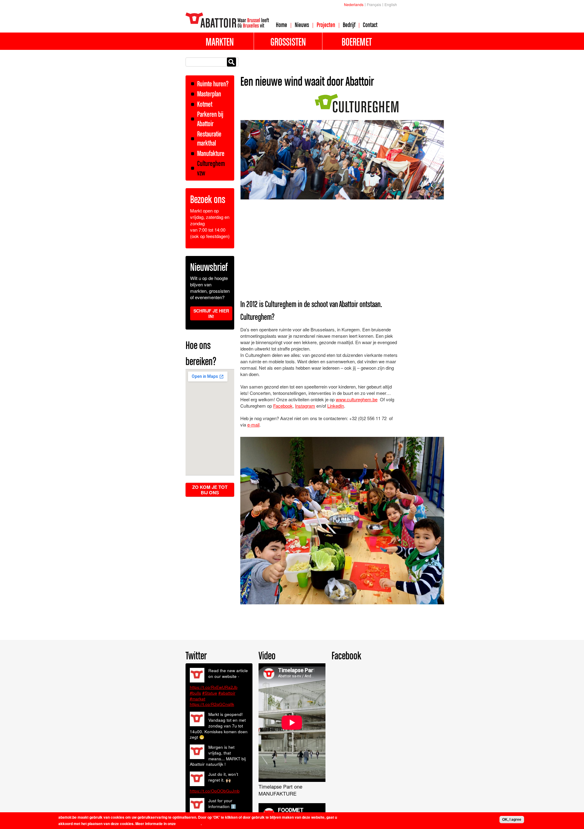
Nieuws (302, 25)
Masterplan (209, 93)
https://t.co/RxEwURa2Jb (214, 687)
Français (374, 4)
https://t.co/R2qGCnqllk (212, 704)
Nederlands (353, 4)
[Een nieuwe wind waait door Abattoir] (356, 109)
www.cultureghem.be (356, 399)
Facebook (283, 405)
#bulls (195, 693)
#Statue (209, 693)
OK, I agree (511, 819)
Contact (370, 25)
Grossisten (288, 41)
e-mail (253, 424)
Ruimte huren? (212, 83)
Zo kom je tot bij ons (210, 490)
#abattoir (226, 693)
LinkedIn (335, 405)
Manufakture (210, 153)
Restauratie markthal (209, 139)
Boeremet (357, 41)
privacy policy (189, 823)
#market (197, 699)
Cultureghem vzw (211, 168)
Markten (220, 41)
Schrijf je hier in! (211, 313)
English (390, 4)
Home (281, 25)
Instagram (305, 405)
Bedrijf (349, 25)
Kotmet (204, 104)
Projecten (326, 25)
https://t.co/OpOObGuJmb (215, 791)
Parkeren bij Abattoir (210, 119)
